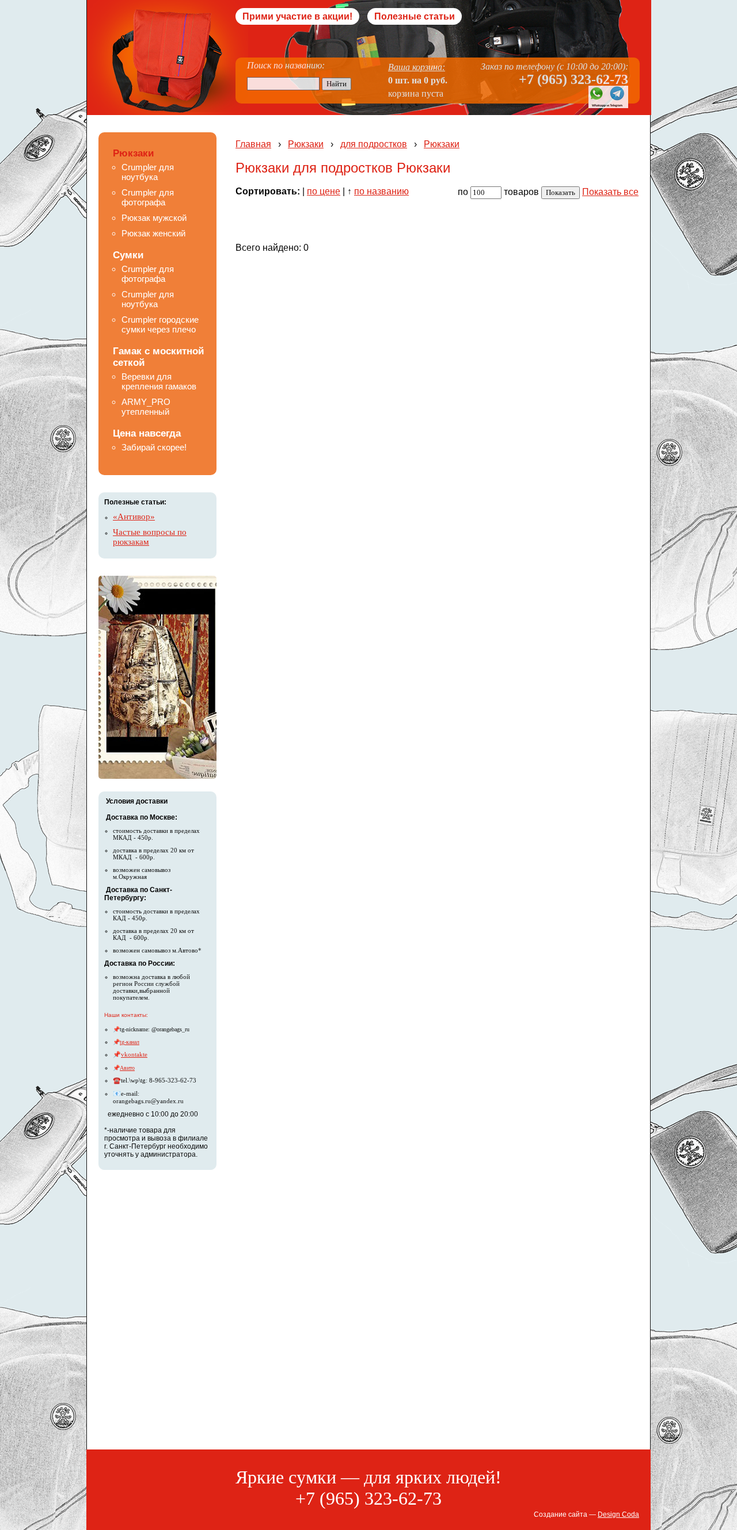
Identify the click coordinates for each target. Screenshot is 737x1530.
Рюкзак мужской (154, 218)
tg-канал (129, 1042)
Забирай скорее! (154, 447)
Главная (253, 144)
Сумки (128, 255)
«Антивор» (134, 516)
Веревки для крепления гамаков (158, 381)
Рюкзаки (133, 153)
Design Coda (618, 1514)
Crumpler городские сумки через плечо (160, 324)
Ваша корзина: (416, 67)
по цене (323, 191)
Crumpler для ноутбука (147, 172)
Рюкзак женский (153, 233)
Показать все (610, 192)
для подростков (373, 144)
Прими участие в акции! (297, 16)
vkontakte (134, 1054)
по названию (381, 191)
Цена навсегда (147, 433)
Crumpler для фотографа (147, 197)
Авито (127, 1068)
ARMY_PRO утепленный (145, 406)
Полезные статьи (414, 16)
